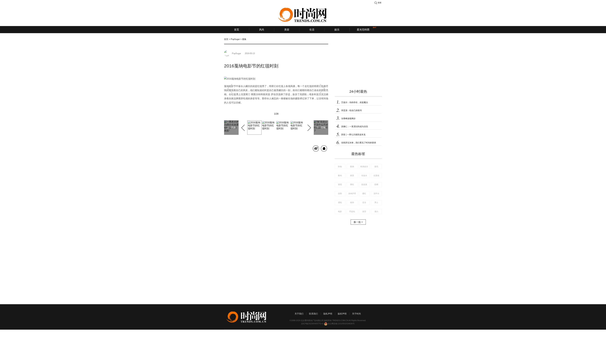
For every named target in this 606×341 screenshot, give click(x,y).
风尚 (261, 29)
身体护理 (352, 193)
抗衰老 (376, 175)
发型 (364, 211)
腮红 (364, 193)
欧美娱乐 (364, 166)
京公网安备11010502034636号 (341, 324)
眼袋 (352, 166)
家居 (352, 175)
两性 (352, 184)
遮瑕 (340, 184)
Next (308, 127)
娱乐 (336, 29)
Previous (243, 127)
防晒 (376, 184)
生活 (311, 29)
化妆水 (364, 175)
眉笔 (340, 202)
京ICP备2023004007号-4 (312, 324)
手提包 (352, 211)
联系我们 (313, 313)
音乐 (364, 202)
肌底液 (364, 184)
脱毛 (376, 166)
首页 (236, 29)
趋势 (340, 193)
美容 (286, 29)
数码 (340, 175)
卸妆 (340, 166)
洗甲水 (376, 193)
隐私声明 (327, 313)
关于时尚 (356, 313)
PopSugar (235, 39)
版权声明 (342, 313)
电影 (340, 211)
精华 (352, 202)
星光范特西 (363, 29)
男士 (376, 202)
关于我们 (299, 313)
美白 (376, 211)
